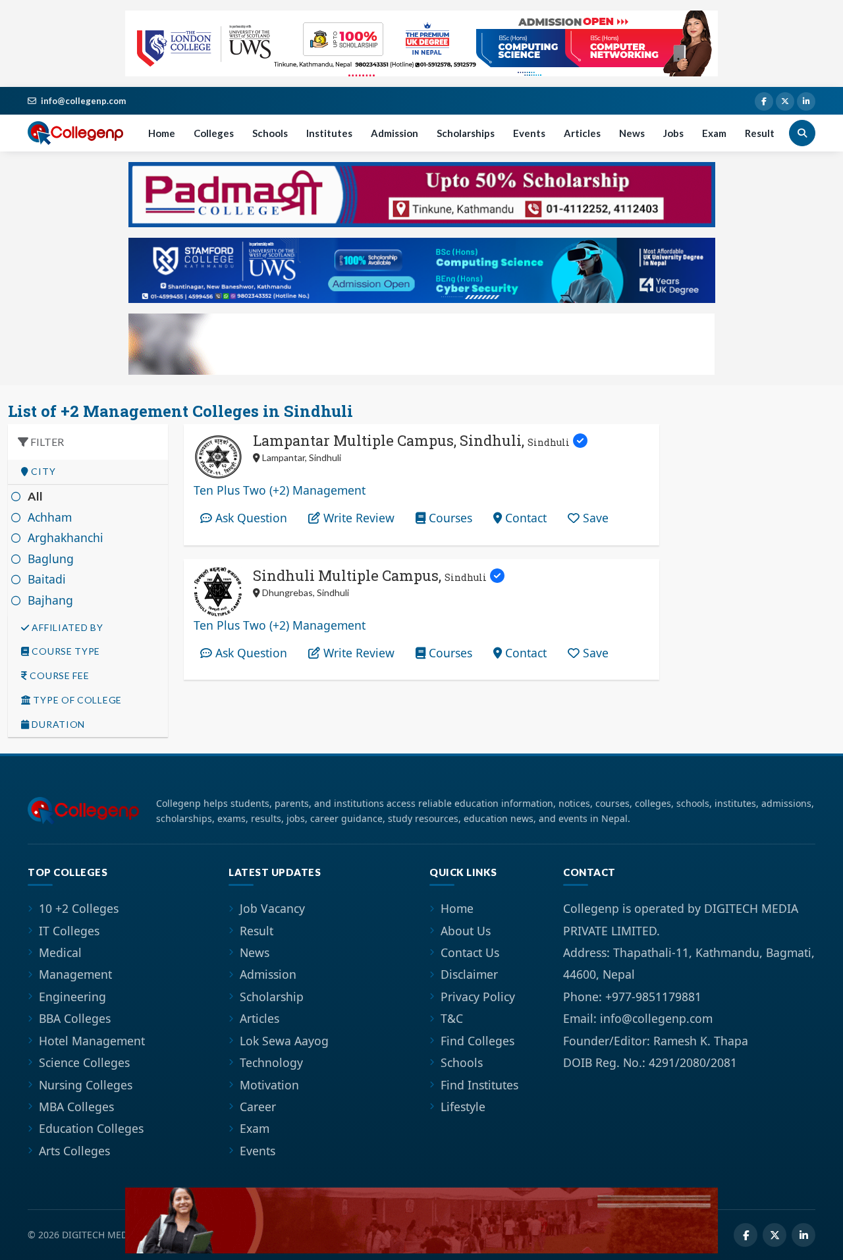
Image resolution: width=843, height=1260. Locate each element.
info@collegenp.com (83, 101)
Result (760, 133)
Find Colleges (477, 1041)
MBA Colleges (76, 1106)
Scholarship (272, 996)
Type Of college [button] (76, 700)
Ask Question (249, 518)
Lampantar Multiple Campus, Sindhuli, (411, 440)
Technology (271, 1062)
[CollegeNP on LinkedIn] (806, 101)
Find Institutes (479, 1085)
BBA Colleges (75, 1018)
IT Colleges (69, 931)
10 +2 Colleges (79, 908)
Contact (524, 518)
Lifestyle (463, 1106)
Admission (394, 133)
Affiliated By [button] (66, 627)
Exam (714, 133)
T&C (452, 1018)
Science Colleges (84, 1062)
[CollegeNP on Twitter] (785, 101)
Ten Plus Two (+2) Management (280, 490)
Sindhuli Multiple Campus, (370, 575)
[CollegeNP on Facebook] (764, 101)
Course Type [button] (65, 651)
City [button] (42, 471)
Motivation (269, 1085)
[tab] (88, 472)
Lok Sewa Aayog (284, 1041)
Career (258, 1106)
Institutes (329, 133)
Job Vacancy (272, 908)
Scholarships (466, 133)
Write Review (357, 518)
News (632, 133)
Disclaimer (469, 974)
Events (529, 133)
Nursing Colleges (85, 1085)
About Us (466, 931)
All (35, 496)
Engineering (72, 996)
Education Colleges (91, 1128)
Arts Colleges (74, 1151)
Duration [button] (57, 724)
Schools (270, 133)
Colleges (214, 133)
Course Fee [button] (59, 676)
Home (161, 133)
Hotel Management (92, 1041)
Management (75, 974)
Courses (448, 518)
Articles (582, 133)
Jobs (673, 133)
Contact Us (470, 952)
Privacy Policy (478, 996)
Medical (60, 952)
